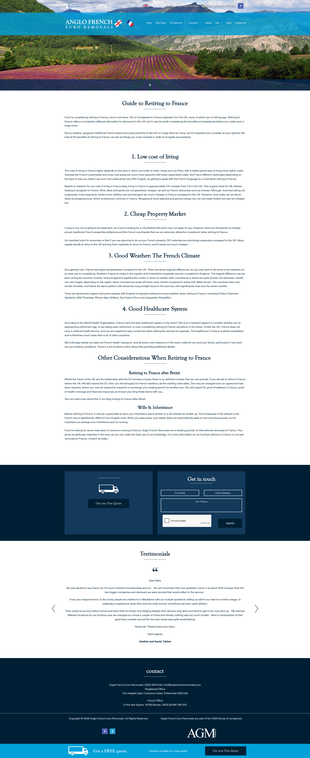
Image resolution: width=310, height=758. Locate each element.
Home (149, 22)
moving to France (130, 430)
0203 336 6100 (153, 684)
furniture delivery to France (215, 434)
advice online (123, 346)
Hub (217, 22)
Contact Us (240, 22)
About (229, 22)
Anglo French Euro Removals (126, 684)
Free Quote (160, 22)
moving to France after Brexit (128, 398)
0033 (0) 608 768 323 (174, 704)
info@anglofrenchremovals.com (182, 684)
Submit (230, 523)
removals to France (225, 430)
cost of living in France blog (111, 186)
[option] (155, 45)
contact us (94, 438)
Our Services (176, 22)
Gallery (208, 22)
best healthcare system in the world (156, 322)
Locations (193, 22)
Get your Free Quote (108, 503)
